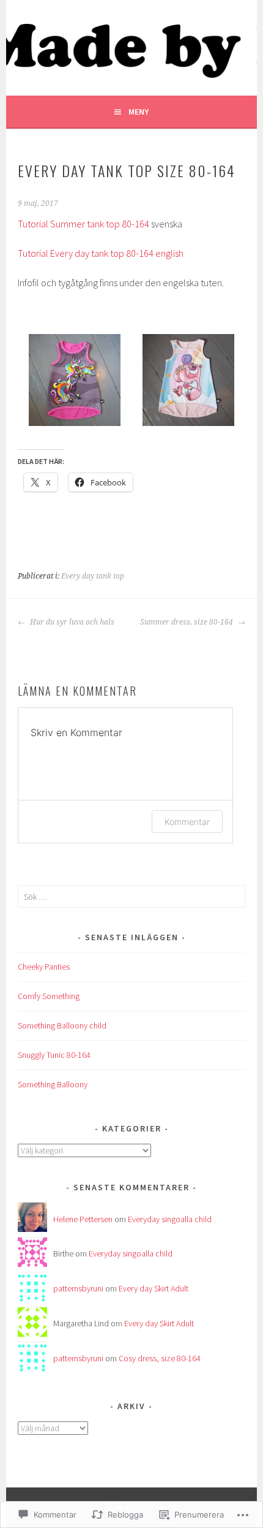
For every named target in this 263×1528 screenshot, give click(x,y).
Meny (138, 111)
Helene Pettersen (83, 1219)
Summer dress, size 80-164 (187, 622)
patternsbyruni (78, 1288)
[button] (75, 382)
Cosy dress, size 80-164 (160, 1358)
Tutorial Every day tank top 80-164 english (100, 253)
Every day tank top (92, 576)
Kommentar (187, 821)
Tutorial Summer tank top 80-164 (83, 224)
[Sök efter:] (131, 896)
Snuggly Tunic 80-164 (54, 1054)
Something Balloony (52, 1084)
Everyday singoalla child (170, 1219)
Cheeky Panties (44, 966)
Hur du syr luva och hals (71, 622)
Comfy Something (49, 996)
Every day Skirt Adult (153, 1288)
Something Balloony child (62, 1025)
